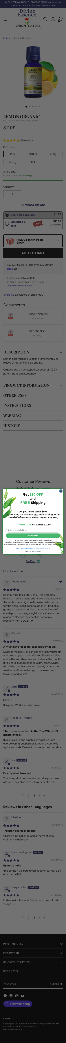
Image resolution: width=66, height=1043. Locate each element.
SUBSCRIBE (33, 536)
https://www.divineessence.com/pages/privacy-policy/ (33, 548)
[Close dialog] (61, 491)
